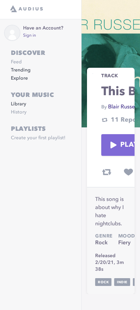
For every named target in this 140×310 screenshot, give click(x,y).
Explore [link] (19, 78)
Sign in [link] (29, 36)
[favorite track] (128, 172)
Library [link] (18, 104)
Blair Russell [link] (123, 107)
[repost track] (106, 172)
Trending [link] (21, 70)
